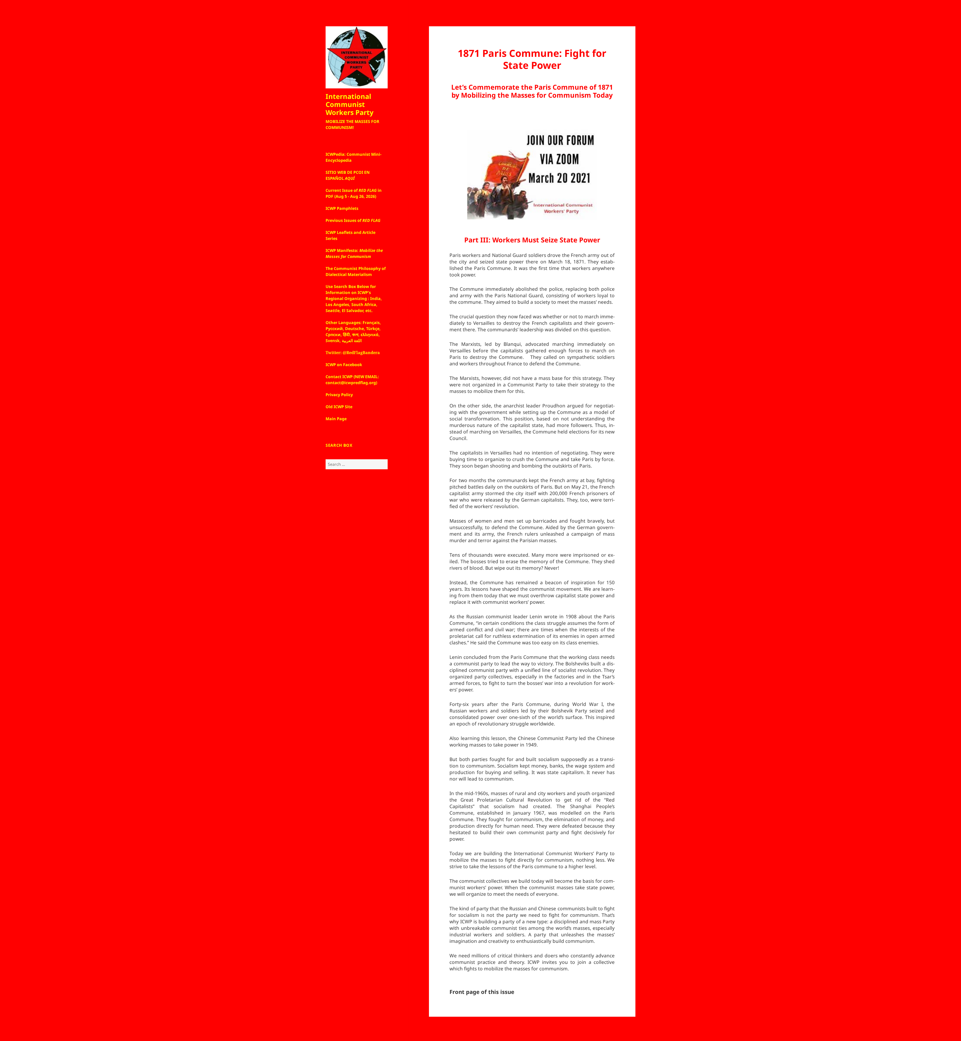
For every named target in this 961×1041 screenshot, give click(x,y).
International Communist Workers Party (349, 104)
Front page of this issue (481, 991)
